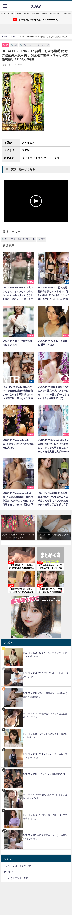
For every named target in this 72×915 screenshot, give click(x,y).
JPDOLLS (8, 872)
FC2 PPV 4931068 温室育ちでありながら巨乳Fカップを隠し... (45, 837)
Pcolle (10, 13)
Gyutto (67, 13)
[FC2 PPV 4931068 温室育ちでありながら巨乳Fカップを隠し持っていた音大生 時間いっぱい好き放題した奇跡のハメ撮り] (36, 830)
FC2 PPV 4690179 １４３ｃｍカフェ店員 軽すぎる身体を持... (45, 756)
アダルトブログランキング (17, 866)
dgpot (27, 13)
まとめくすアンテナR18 (15, 878)
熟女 (15, 45)
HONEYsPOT (56, 13)
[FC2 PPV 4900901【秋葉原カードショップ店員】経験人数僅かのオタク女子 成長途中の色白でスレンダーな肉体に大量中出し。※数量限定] (36, 789)
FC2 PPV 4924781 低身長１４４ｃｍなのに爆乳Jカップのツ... (45, 715)
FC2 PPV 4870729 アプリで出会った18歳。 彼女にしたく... (45, 675)
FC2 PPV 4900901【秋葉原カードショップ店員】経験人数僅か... (45, 796)
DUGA (18, 13)
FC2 (3, 13)
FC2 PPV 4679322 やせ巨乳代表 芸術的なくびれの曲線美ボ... (45, 695)
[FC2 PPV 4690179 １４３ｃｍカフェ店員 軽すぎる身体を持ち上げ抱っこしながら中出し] (36, 749)
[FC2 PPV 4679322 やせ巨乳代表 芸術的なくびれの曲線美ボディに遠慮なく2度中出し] (36, 688)
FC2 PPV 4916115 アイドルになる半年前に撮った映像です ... (45, 736)
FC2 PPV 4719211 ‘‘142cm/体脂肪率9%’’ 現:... (45, 774)
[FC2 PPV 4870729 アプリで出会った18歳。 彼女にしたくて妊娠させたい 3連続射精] (36, 668)
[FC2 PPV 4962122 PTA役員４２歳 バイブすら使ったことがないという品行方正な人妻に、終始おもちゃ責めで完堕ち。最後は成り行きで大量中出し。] (36, 810)
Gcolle (44, 13)
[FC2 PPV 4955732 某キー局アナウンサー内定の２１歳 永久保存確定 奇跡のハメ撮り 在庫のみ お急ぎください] (36, 648)
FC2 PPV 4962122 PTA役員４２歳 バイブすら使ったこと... (45, 817)
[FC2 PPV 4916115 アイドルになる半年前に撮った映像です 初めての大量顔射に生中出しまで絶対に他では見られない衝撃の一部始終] (36, 729)
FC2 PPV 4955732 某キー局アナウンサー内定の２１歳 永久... (45, 654)
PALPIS (35, 13)
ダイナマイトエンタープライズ (36, 45)
